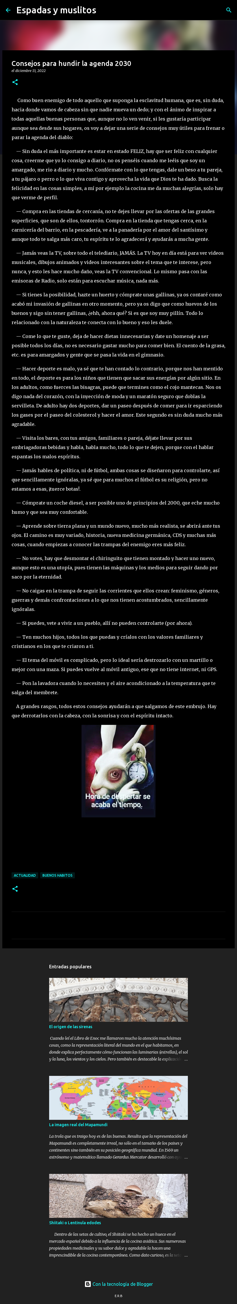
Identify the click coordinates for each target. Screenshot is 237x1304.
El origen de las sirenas (70, 1026)
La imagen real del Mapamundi (78, 1124)
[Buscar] (104, 10)
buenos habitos (57, 875)
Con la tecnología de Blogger (122, 1284)
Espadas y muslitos (56, 10)
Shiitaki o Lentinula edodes (75, 1222)
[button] (15, 82)
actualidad (25, 875)
